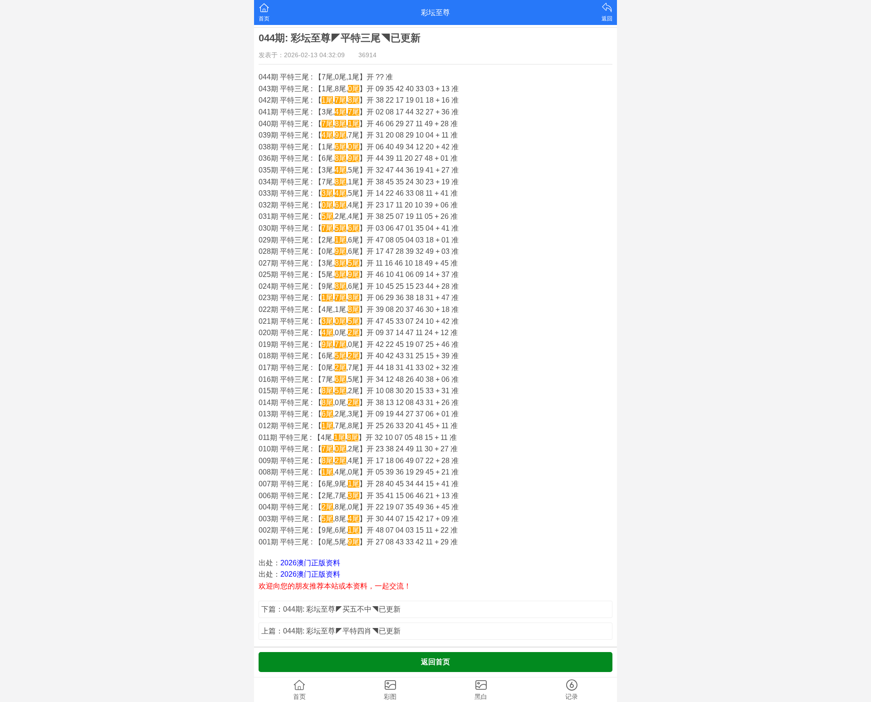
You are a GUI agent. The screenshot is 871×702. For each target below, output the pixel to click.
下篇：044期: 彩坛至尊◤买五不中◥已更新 (331, 609)
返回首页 (435, 662)
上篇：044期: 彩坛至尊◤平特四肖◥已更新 (331, 631)
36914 (367, 55)
